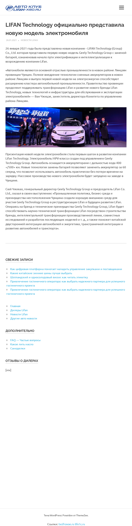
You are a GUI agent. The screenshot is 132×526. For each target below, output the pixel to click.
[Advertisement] (66, 444)
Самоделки (17, 348)
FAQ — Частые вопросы (25, 340)
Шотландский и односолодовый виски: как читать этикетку (49, 277)
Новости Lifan (29, 40)
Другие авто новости (23, 318)
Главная (15, 306)
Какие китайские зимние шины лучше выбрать (41, 273)
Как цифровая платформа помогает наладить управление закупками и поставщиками (66, 269)
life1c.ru (80, 524)
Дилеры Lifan (19, 310)
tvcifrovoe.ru (66, 524)
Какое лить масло (21, 344)
